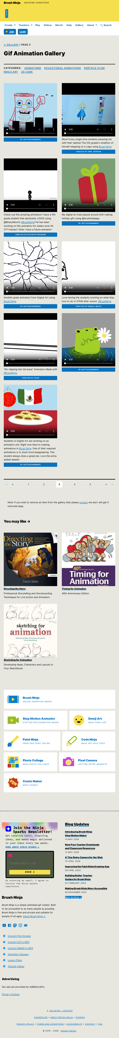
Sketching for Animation (18, 659)
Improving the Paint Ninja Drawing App (87, 866)
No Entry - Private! (61, 1011)
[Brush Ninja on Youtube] (4, 925)
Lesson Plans (15, 960)
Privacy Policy (25, 1024)
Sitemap (80, 1017)
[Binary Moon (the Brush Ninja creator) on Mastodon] (15, 925)
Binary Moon (68, 1031)
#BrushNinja (27, 222)
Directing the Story (15, 588)
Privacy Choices (11, 994)
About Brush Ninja (61, 1017)
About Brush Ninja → (34, 916)
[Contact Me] (25, 925)
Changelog (41, 1017)
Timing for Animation (74, 588)
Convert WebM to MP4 (20, 948)
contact (83, 502)
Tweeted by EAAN (30, 378)
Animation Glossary (18, 954)
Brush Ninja (12, 2)
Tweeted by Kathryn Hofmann (30, 235)
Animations (32, 68)
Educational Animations (62, 68)
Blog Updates (77, 824)
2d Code (27, 71)
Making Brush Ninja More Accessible (86, 888)
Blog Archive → (73, 897)
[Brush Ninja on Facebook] (9, 925)
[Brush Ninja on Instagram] (20, 925)
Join (11, 31)
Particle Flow (94, 68)
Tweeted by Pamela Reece (88, 306)
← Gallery (11, 44)
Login (23, 31)
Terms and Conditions (50, 1024)
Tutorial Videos (16, 966)
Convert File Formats (19, 935)
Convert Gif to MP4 (18, 942)
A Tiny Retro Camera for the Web (84, 857)
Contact (90, 1024)
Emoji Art (11, 71)
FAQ (100, 1024)
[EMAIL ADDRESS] (10, 855)
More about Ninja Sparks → (22, 847)
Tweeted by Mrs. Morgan (88, 152)
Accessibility (74, 1024)
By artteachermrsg (30, 139)
